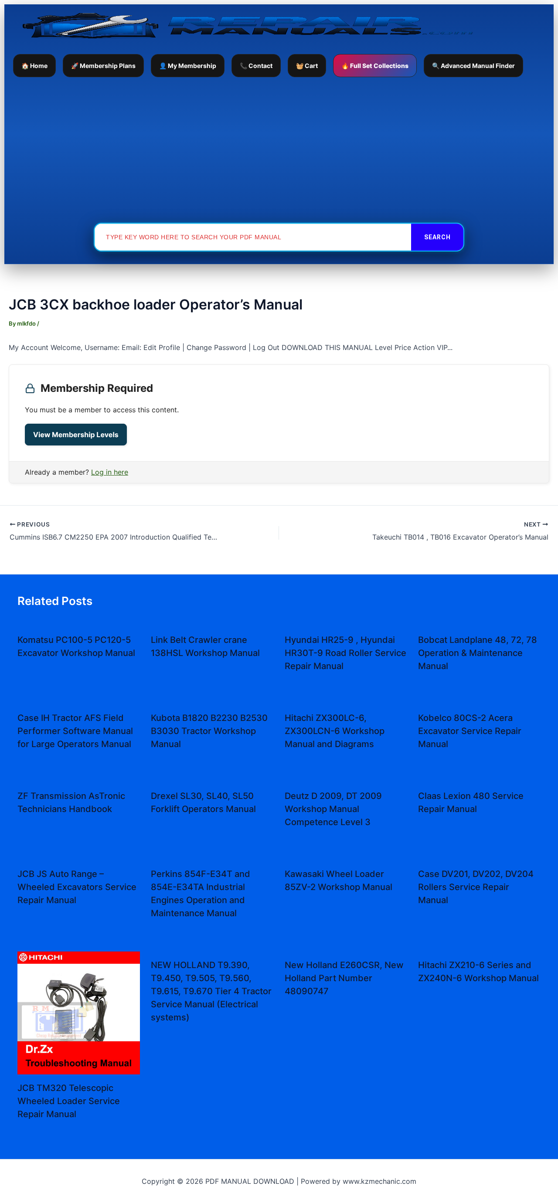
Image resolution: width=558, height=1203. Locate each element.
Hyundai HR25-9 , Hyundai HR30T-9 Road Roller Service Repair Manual (345, 653)
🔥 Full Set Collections (374, 65)
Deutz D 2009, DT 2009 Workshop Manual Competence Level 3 (333, 809)
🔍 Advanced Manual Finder (473, 65)
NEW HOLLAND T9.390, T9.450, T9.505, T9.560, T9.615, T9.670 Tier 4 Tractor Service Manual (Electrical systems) (211, 991)
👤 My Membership (187, 65)
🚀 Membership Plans (103, 65)
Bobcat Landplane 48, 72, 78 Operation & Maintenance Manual (477, 653)
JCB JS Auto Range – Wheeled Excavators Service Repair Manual (76, 887)
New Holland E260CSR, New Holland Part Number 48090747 (344, 978)
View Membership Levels (76, 434)
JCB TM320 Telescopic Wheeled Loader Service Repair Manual (68, 1101)
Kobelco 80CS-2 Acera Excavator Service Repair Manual (469, 731)
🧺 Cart (307, 65)
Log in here (109, 472)
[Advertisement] (279, 149)
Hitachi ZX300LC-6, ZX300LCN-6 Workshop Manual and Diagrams (334, 731)
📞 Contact (256, 65)
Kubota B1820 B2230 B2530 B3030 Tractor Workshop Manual (209, 731)
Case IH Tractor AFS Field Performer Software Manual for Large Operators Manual (75, 731)
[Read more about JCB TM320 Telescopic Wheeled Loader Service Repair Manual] (78, 1012)
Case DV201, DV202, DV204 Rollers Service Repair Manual (476, 887)
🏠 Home (34, 65)
